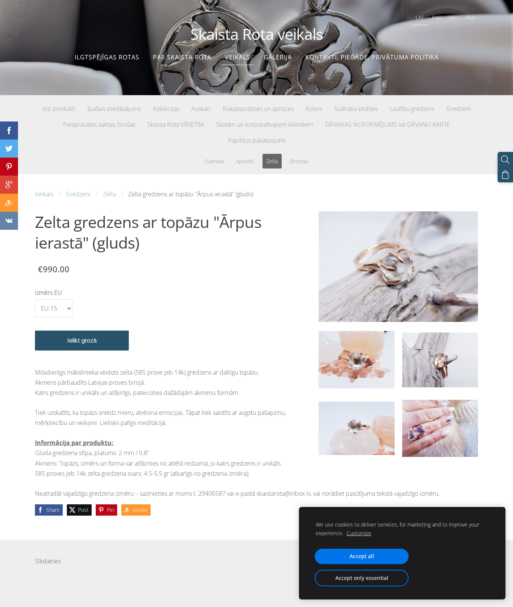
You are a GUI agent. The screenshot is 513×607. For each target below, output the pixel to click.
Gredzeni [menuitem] (458, 109)
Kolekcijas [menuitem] (166, 109)
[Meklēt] (505, 159)
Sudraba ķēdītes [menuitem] (356, 109)
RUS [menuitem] (470, 17)
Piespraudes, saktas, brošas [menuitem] (99, 124)
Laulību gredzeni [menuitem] (412, 109)
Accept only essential (361, 577)
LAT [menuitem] (420, 17)
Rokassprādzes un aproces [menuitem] (258, 109)
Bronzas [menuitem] (299, 161)
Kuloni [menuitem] (314, 109)
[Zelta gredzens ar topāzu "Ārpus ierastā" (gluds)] (356, 359)
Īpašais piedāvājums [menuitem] (114, 109)
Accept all (362, 556)
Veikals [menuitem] (237, 57)
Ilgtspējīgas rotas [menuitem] (107, 57)
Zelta (109, 194)
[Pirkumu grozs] (505, 174)
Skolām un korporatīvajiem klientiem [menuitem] (264, 124)
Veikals (44, 194)
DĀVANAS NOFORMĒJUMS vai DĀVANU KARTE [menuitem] (387, 124)
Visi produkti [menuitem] (58, 109)
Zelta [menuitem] (272, 161)
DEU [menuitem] (453, 17)
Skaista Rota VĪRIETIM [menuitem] (175, 124)
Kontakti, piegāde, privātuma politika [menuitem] (372, 57)
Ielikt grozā (82, 340)
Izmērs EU (48, 292)
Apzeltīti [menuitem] (245, 161)
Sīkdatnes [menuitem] (48, 561)
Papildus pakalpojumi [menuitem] (256, 140)
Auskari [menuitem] (201, 109)
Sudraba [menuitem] (214, 161)
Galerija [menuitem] (278, 57)
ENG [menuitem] (436, 17)
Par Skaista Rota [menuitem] (182, 57)
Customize (359, 533)
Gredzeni (78, 194)
